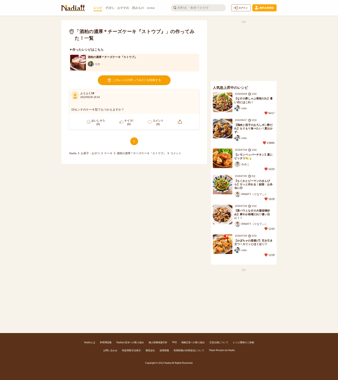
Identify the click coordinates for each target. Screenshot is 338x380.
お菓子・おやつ (90, 153)
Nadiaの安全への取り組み (130, 342)
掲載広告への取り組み (193, 342)
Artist (151, 8)
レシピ (97, 7)
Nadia (72, 153)
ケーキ (108, 153)
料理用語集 (106, 342)
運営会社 (150, 350)
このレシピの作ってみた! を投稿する (136, 80)
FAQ (174, 342)
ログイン (243, 7)
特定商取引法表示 (131, 350)
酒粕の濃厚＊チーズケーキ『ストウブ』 (141, 153)
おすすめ (123, 7)
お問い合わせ (110, 350)
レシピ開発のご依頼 (243, 342)
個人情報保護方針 (158, 342)
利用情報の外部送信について (189, 350)
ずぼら (109, 7)
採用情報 (164, 350)
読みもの (138, 7)
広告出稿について (218, 342)
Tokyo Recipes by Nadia (222, 350)
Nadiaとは (89, 342)
